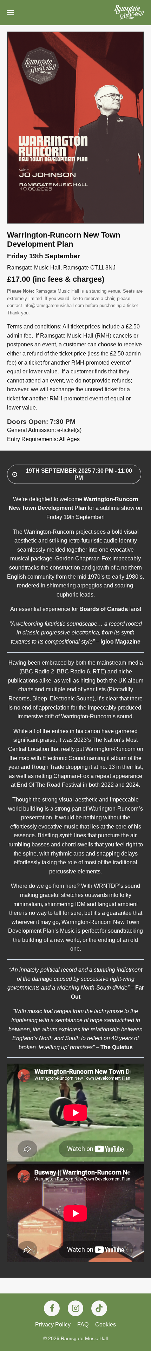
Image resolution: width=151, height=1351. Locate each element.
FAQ (82, 1324)
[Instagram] (76, 1308)
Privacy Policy (53, 1324)
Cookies (105, 1324)
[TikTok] (99, 1308)
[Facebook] (52, 1308)
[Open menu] (11, 13)
